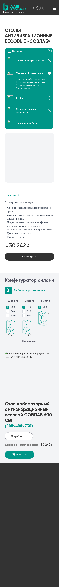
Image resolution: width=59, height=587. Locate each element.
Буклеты (29, 554)
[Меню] (54, 8)
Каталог (29, 524)
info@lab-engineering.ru (23, 502)
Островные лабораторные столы (30, 82)
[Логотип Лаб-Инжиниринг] (14, 8)
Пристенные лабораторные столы (31, 79)
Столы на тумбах (23, 88)
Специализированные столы (29, 85)
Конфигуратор (29, 256)
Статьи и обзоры (29, 544)
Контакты (30, 564)
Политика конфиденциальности (34, 583)
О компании (29, 534)
